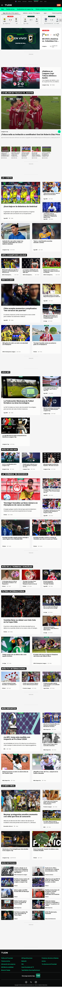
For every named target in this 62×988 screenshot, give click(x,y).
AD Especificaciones (26, 958)
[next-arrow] (60, 20)
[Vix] (59, 5)
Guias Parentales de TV (27, 967)
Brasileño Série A (8, 826)
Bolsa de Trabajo (5, 970)
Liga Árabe (46, 688)
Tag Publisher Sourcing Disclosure (30, 970)
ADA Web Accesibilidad (7, 967)
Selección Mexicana (50, 918)
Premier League (27, 688)
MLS (44, 827)
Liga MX (6, 218)
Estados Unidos (49, 874)
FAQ (22, 964)
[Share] (59, 131)
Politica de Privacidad (7, 958)
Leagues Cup (5, 249)
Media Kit (23, 961)
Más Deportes (47, 729)
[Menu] (2, 5)
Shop (45, 1)
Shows (19, 1)
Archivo (44, 961)
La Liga (45, 321)
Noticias (24, 1)
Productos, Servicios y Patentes (50, 958)
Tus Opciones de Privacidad (49, 964)
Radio (41, 1)
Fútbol (35, 351)
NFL (4, 749)
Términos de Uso (5, 961)
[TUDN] (8, 5)
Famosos (30, 1)
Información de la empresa (8, 964)
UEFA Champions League (6, 274)
